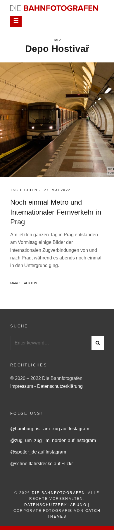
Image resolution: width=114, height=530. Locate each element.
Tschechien (23, 190)
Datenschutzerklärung (60, 386)
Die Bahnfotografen (58, 493)
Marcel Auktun (23, 283)
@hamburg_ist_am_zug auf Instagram (49, 428)
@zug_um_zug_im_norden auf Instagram (53, 440)
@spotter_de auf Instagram (38, 451)
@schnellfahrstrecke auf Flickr (41, 463)
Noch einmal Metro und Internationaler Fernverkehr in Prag (55, 212)
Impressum (22, 386)
